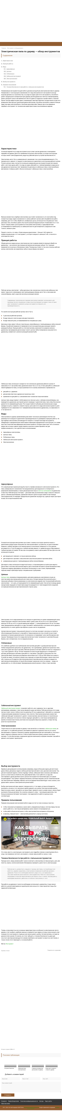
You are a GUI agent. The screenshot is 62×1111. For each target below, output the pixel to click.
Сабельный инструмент (12, 76)
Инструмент (9, 944)
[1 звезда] (16, 961)
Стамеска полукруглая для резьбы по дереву (37, 1069)
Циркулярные (9, 69)
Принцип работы (7, 63)
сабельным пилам (50, 728)
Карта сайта (48, 1101)
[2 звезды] (16, 980)
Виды (3, 67)
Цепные (7, 71)
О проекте (4, 1101)
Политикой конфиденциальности (31, 1107)
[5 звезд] (16, 1039)
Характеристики (7, 60)
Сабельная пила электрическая (22, 1069)
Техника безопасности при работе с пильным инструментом (24, 87)
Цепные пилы (5, 577)
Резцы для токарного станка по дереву (51, 1069)
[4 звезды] (16, 1019)
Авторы (41, 1101)
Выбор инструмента (8, 81)
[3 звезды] (16, 1000)
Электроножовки (10, 78)
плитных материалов (44, 491)
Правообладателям (13, 1101)
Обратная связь (5, 1103)
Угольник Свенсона (9, 1068)
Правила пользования (8, 84)
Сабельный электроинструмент (11, 708)
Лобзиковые (9, 74)
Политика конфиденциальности (29, 1101)
